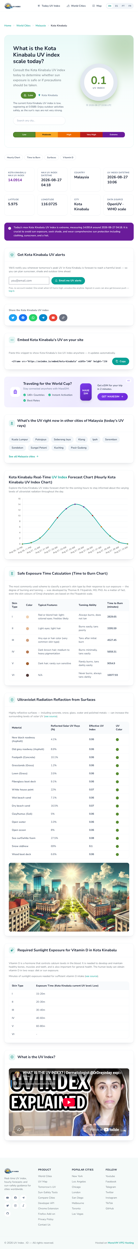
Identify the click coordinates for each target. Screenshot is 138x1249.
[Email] (53, 317)
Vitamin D (68, 157)
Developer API (46, 1203)
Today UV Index (51, 6)
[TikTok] (23, 1205)
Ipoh (95, 439)
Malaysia (41, 25)
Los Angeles (79, 1181)
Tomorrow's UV (47, 1187)
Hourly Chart (13, 157)
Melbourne (78, 1203)
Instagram (111, 1197)
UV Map (42, 1181)
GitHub (110, 1208)
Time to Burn (33, 157)
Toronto (76, 1208)
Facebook (111, 1181)
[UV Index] (12, 6)
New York (77, 1176)
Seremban (111, 439)
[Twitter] (7, 1205)
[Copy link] (63, 317)
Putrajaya (40, 439)
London (76, 1192)
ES (116, 5)
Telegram (111, 1187)
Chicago (76, 1187)
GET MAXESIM (110, 396)
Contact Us (44, 1224)
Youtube (110, 1176)
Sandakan (17, 447)
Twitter (110, 1192)
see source (51, 716)
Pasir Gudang (78, 447)
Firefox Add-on (46, 1214)
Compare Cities (46, 1197)
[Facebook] (23, 317)
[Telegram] (43, 317)
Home (7, 25)
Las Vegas (77, 1214)
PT (123, 5)
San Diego (77, 1197)
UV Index (59, 477)
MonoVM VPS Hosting (121, 1243)
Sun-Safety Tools (48, 1192)
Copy (123, 361)
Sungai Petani (39, 447)
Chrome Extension (48, 1208)
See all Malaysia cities (22, 456)
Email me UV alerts (70, 280)
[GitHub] (7, 1213)
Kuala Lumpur (20, 439)
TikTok (109, 1203)
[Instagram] (15, 1205)
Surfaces (51, 157)
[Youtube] (7, 1198)
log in (11, 290)
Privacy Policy (45, 1219)
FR (129, 5)
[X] (13, 317)
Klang (81, 439)
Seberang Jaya (62, 439)
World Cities (78, 6)
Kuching (58, 447)
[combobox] (39, 121)
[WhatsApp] (33, 317)
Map (99, 6)
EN (109, 5)
